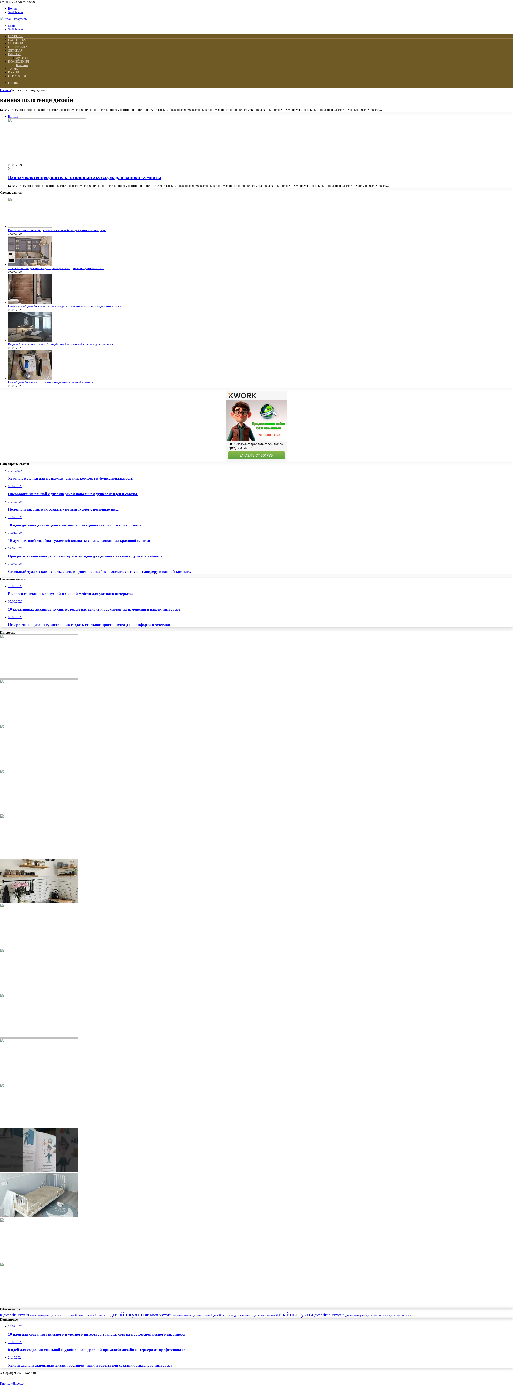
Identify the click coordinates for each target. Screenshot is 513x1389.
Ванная (14, 54)
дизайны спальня (400, 1315)
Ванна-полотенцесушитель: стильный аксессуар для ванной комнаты (84, 177)
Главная (5, 90)
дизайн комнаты (99, 1315)
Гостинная (17, 39)
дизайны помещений (355, 1316)
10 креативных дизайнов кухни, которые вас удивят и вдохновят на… (56, 268)
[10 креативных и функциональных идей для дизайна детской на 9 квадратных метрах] (39, 1216)
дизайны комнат (243, 1315)
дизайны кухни (294, 1314)
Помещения (18, 61)
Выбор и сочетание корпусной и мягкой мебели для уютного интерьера (57, 230)
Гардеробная (19, 47)
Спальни (15, 43)
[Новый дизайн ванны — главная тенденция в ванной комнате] (30, 378)
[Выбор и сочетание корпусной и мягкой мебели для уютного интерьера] (30, 226)
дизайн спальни (223, 1315)
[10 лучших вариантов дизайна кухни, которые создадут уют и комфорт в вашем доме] (39, 1036)
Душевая (22, 58)
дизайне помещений (39, 1315)
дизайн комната (79, 1315)
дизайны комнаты (264, 1315)
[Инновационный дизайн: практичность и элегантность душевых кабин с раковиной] (39, 1261)
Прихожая (17, 76)
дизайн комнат (59, 1315)
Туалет (14, 68)
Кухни (13, 72)
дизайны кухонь (329, 1314)
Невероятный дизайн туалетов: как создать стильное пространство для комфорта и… (66, 306)
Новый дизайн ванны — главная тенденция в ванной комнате (50, 382)
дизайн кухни (127, 1314)
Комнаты (22, 65)
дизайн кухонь (158, 1315)
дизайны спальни (377, 1315)
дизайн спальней (202, 1315)
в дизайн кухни (14, 1315)
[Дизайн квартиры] (13, 19)
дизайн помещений (182, 1316)
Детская (15, 50)
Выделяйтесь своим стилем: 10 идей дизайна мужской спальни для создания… (62, 344)
